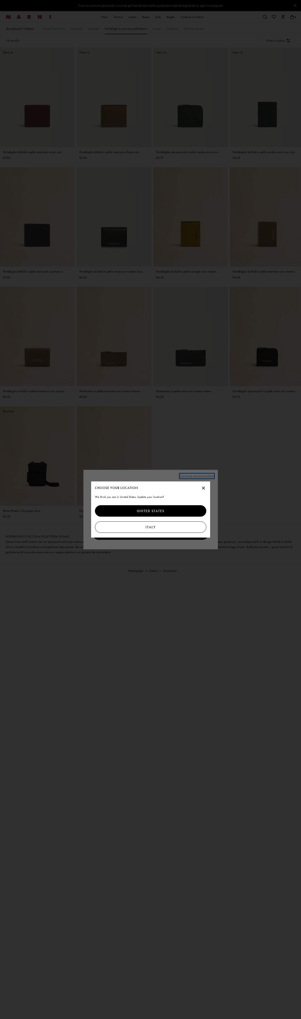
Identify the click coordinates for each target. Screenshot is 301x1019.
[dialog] (150, 509)
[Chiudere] (203, 488)
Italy (150, 527)
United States (150, 511)
